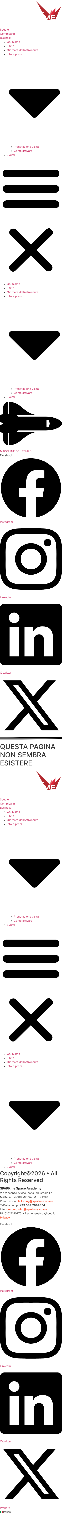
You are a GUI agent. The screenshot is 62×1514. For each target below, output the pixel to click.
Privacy (5, 1217)
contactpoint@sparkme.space (27, 1209)
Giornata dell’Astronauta (22, 50)
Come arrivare (23, 150)
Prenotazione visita (26, 146)
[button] (31, 219)
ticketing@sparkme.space (35, 1201)
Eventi (11, 155)
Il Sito (10, 46)
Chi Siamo (13, 42)
